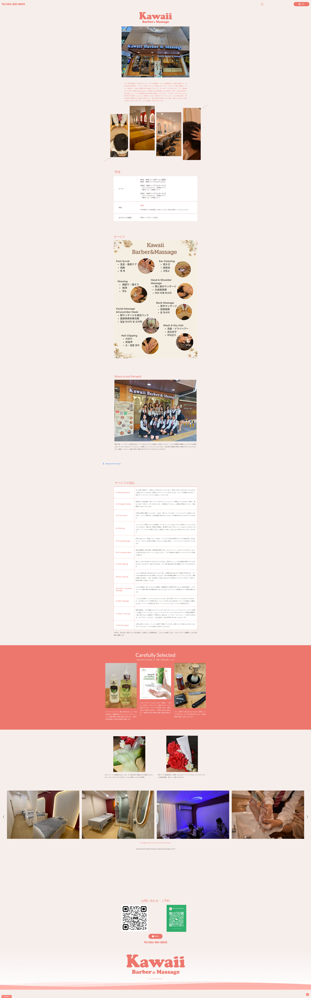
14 (162, 842)
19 (170, 842)
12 (158, 842)
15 (163, 842)
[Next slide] (307, 816)
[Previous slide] (3, 816)
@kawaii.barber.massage (113, 463)
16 (165, 842)
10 (155, 842)
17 (166, 842)
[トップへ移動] (307, 994)
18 (168, 842)
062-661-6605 (15, 4)
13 (160, 842)
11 (157, 842)
